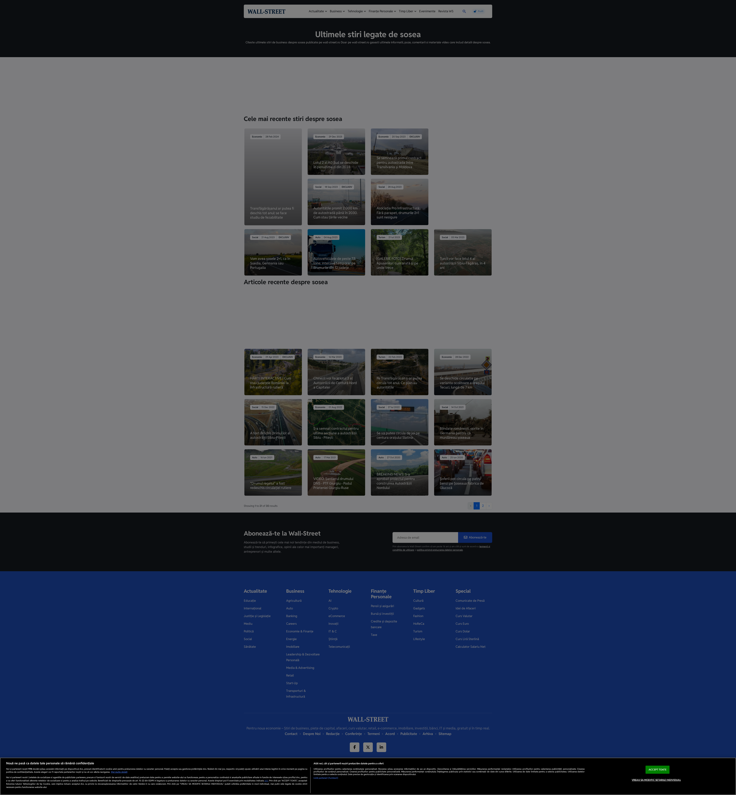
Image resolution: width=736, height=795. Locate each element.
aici (266, 780)
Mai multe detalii (119, 772)
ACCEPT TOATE (657, 769)
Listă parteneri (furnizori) (326, 778)
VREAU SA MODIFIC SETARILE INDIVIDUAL (656, 780)
